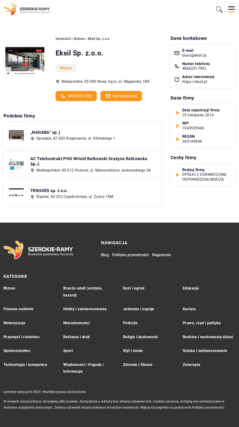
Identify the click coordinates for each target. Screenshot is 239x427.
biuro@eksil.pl (125, 96)
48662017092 (80, 96)
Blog (105, 255)
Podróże (130, 323)
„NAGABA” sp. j (45, 132)
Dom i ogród (133, 288)
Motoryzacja (14, 323)
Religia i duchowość (140, 337)
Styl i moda (133, 350)
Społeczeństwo (17, 350)
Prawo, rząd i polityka (202, 323)
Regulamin (161, 255)
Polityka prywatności (130, 255)
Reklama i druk (76, 337)
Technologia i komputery (25, 364)
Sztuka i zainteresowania (205, 350)
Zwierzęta (191, 364)
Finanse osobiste (18, 309)
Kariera (189, 309)
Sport (68, 350)
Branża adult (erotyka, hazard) (83, 291)
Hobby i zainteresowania (85, 309)
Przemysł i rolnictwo (21, 337)
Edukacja (191, 288)
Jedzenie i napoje (138, 309)
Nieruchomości (76, 323)
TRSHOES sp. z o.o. (49, 190)
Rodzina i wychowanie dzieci (208, 337)
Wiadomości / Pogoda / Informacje (83, 368)
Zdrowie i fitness (138, 364)
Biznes (66, 68)
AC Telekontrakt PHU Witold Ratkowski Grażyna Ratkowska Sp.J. (89, 161)
